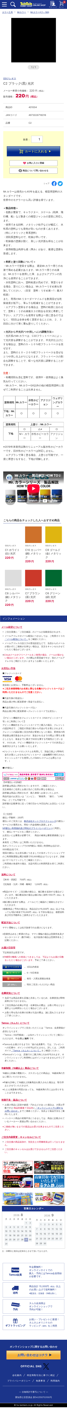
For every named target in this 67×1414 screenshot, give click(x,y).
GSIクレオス (9, 78)
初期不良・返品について (14, 1100)
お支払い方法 (8, 668)
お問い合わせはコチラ (33, 1355)
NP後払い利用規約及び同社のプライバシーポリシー (28, 828)
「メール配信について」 (16, 639)
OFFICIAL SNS (31, 1366)
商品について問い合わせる (35, 170)
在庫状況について (10, 993)
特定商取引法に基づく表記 (41, 1375)
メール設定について (11, 627)
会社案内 (17, 1375)
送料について (8, 874)
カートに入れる (36, 151)
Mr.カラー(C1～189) (39, 12)
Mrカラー (21, 12)
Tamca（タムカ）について (15, 1023)
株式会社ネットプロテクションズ (40, 821)
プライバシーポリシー (19, 1381)
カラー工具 (7, 12)
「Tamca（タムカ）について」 (26, 1050)
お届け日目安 (8, 947)
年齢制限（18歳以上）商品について (20, 1068)
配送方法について (10, 922)
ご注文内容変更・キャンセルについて (21, 1137)
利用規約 (55, 1381)
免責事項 (40, 1381)
